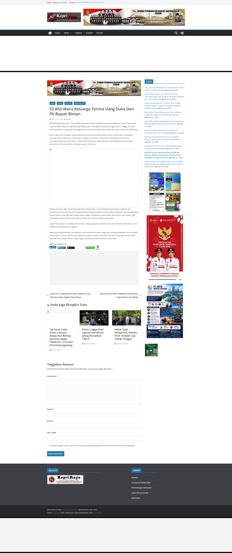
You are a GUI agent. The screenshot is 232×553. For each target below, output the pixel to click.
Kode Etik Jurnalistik (140, 493)
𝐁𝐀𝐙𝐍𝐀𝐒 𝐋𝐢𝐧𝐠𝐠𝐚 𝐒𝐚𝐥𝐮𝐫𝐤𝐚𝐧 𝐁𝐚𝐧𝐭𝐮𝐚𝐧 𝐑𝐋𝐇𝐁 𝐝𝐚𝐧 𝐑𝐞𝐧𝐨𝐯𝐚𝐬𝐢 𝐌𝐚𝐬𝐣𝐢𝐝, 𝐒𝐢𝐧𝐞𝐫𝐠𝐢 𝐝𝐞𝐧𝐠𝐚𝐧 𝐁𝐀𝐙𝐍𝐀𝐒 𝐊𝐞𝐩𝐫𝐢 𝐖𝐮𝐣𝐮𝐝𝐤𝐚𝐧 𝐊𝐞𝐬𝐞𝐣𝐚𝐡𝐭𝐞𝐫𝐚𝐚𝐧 (163, 155)
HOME (57, 33)
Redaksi (68, 119)
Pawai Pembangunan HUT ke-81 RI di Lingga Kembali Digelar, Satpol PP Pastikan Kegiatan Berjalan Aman (163, 105)
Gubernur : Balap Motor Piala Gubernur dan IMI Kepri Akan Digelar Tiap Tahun (70, 295)
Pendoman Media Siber (141, 482)
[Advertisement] (116, 54)
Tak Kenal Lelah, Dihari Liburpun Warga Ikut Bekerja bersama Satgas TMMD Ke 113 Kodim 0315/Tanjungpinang (61, 337)
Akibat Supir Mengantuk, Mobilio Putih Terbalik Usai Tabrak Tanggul (126, 334)
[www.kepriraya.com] (50, 33)
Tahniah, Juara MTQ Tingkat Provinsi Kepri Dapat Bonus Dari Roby (118, 295)
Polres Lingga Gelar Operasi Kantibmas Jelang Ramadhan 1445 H (93, 334)
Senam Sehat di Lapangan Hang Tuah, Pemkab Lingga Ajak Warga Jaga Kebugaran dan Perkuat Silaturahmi (164, 164)
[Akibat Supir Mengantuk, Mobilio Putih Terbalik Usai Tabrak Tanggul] (126, 312)
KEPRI (66, 33)
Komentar (52, 376)
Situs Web (51, 432)
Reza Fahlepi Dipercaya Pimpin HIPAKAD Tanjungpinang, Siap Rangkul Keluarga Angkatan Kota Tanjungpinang (164, 96)
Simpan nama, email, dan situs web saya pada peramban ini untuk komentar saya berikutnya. (92, 445)
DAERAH (78, 33)
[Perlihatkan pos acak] (182, 33)
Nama (50, 409)
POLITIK (99, 33)
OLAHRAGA (68, 103)
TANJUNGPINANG (80, 103)
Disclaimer (136, 498)
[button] (70, 33)
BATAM (52, 103)
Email (50, 421)
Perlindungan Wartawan (142, 488)
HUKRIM (89, 33)
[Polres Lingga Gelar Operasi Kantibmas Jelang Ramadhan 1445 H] (94, 312)
